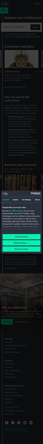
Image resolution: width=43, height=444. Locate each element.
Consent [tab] (6, 200)
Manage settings (20, 243)
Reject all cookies (21, 249)
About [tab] (37, 200)
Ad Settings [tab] (26, 200)
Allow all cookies (21, 237)
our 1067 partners (16, 211)
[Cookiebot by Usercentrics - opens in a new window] (30, 193)
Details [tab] (15, 200)
